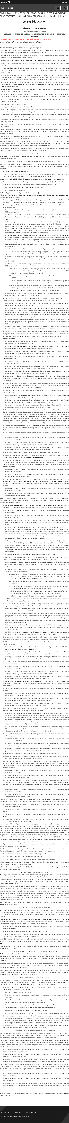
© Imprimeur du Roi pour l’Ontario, (15, 1116)
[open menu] (58, 8)
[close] (65, 8)
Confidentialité (17, 1112)
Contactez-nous (31, 1112)
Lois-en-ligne (8, 8)
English (64, 2)
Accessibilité (5, 1112)
